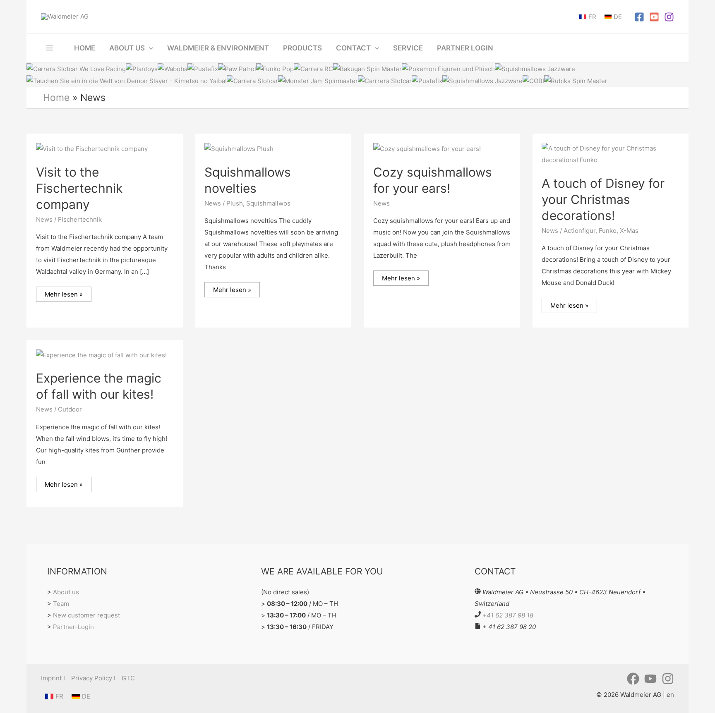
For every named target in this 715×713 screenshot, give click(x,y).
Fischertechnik (80, 219)
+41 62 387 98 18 (507, 615)
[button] (149, 47)
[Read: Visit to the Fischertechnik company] (92, 148)
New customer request (86, 615)
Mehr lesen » (66, 292)
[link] (587, 17)
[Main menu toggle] (50, 47)
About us (66, 592)
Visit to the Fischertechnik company (79, 188)
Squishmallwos (268, 203)
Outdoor (70, 409)
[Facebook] (639, 17)
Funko (608, 230)
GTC (128, 678)
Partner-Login (73, 627)
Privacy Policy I (93, 678)
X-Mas (629, 230)
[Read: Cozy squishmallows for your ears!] (427, 148)
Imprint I (53, 678)
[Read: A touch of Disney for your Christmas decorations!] (610, 154)
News (44, 219)
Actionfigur (579, 230)
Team (61, 604)
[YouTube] (654, 17)
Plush (234, 203)
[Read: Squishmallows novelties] (239, 148)
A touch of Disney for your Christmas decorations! (603, 199)
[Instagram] (669, 17)
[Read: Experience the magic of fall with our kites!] (101, 355)
